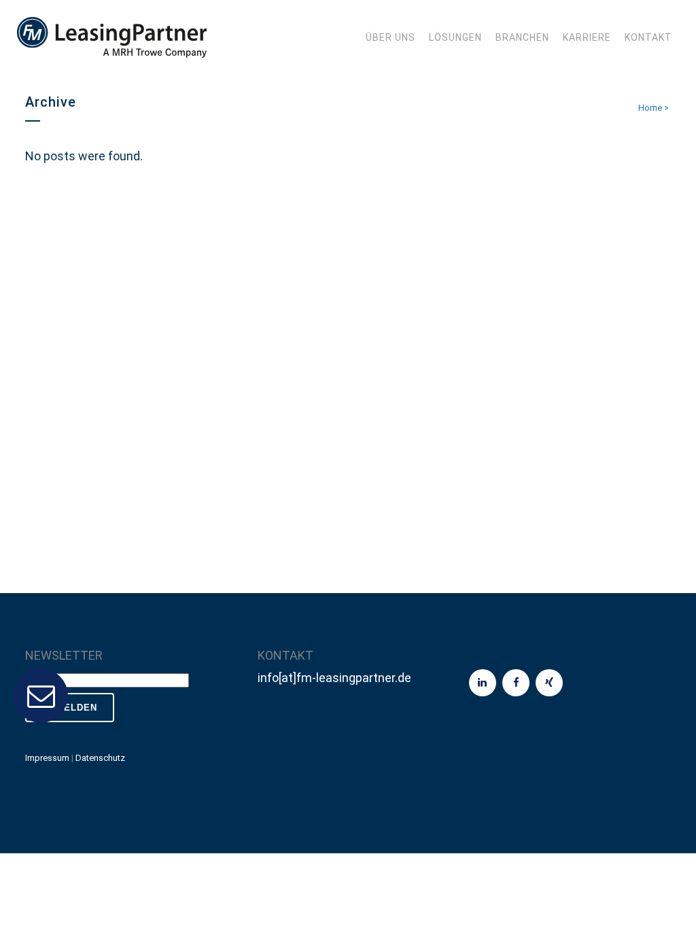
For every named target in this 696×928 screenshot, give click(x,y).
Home (650, 108)
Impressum (47, 758)
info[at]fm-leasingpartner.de (334, 678)
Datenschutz (100, 758)
